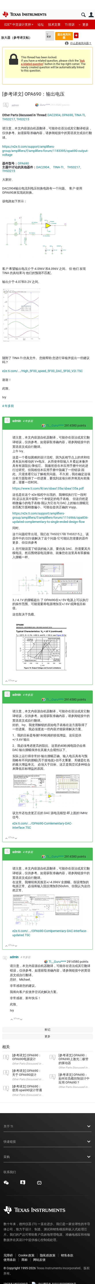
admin (15, 105)
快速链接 (10, 1141)
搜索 (83, 15)
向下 (16, 681)
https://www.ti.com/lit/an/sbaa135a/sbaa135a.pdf (48, 488)
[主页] (24, 14)
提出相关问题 (64, 36)
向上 (6, 681)
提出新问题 (76, 35)
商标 (24, 1259)
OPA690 (67, 115)
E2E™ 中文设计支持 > (18, 24)
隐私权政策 (47, 1255)
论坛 (41, 24)
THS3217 (8, 119)
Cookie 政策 (26, 1255)
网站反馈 (39, 1259)
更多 (85, 24)
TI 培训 (69, 24)
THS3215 (22, 119)
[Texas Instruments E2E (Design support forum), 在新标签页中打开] (22, 1184)
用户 (91, 15)
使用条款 (10, 1259)
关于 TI (8, 1126)
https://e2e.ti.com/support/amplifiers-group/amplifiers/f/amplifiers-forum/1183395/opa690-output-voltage (45, 151)
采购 (7, 1157)
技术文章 (54, 24)
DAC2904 (54, 115)
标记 (47, 1029)
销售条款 (67, 1255)
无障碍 (8, 1255)
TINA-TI (79, 115)
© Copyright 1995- (20, 1268)
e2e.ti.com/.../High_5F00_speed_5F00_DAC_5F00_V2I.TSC (42, 371)
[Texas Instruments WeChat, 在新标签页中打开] (6, 1184)
